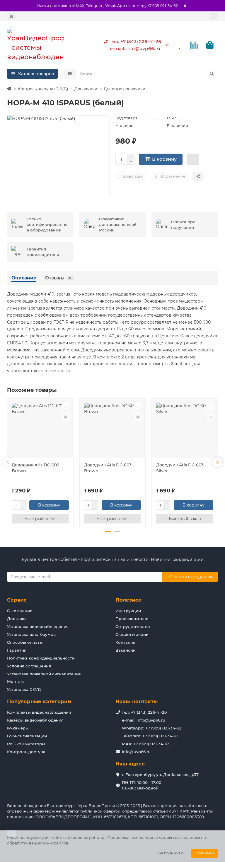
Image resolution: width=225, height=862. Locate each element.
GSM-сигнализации (27, 736)
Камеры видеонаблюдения (35, 720)
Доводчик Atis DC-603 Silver (180, 467)
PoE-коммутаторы (26, 743)
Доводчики (85, 88)
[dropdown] (11, 16)
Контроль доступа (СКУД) (43, 88)
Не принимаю (170, 853)
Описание (23, 278)
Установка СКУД (24, 689)
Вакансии (125, 650)
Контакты (125, 642)
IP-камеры (18, 728)
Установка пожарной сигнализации (44, 674)
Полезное (128, 600)
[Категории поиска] (70, 74)
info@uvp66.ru (136, 751)
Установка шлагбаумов (31, 634)
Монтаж (15, 681)
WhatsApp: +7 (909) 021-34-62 (151, 728)
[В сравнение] (66, 417)
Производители (132, 618)
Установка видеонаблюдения (38, 626)
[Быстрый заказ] (193, 159)
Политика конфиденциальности (41, 658)
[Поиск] (212, 73)
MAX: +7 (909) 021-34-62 (145, 743)
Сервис (17, 600)
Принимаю (204, 853)
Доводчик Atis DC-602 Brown (35, 467)
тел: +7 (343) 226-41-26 (135, 41)
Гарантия (16, 650)
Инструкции (128, 610)
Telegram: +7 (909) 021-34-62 (150, 736)
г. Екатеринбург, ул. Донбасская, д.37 (160, 774)
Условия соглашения (29, 666)
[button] (8, 462)
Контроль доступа (26, 751)
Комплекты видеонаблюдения (39, 712)
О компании (20, 610)
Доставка (17, 618)
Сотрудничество (132, 626)
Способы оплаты (25, 642)
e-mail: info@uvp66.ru (135, 48)
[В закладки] (66, 405)
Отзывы (58, 278)
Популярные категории (39, 701)
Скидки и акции (132, 634)
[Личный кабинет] (213, 16)
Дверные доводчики (124, 88)
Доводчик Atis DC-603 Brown (108, 467)
